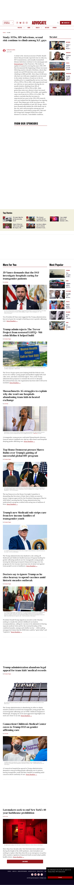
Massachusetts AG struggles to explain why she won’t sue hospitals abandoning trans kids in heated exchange (25, 395)
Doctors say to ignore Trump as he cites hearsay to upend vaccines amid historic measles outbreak (24, 577)
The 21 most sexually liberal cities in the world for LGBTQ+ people (41, 220)
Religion (68, 312)
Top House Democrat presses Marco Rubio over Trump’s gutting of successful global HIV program (23, 452)
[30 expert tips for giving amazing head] (7, 219)
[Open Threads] (23, 23)
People (68, 301)
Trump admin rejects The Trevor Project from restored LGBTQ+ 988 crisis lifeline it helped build (22, 332)
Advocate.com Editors (11, 49)
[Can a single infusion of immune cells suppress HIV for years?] (54, 219)
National (68, 42)
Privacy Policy (51, 871)
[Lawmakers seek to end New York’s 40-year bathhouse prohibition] (25, 831)
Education (68, 73)
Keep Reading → (12, 321)
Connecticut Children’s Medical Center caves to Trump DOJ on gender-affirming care (24, 727)
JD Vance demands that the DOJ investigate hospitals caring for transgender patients (21, 275)
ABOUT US (14, 871)
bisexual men (18, 64)
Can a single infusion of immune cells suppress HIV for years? (64, 220)
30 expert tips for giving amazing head (18, 219)
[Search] (58, 23)
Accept (60, 877)
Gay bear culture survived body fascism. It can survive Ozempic (41, 226)
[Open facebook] (17, 23)
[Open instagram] (27, 23)
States (67, 63)
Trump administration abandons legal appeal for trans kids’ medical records (24, 669)
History (47, 27)
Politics (20, 27)
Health (37, 27)
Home (4, 32)
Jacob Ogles (6, 282)
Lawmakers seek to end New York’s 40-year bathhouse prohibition (25, 811)
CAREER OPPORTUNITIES (22, 871)
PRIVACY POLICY (40, 871)
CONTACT (9, 871)
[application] (60, 89)
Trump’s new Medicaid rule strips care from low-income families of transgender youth (24, 515)
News (29, 27)
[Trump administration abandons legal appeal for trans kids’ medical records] (25, 688)
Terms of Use (61, 871)
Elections (68, 291)
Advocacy (68, 52)
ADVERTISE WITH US (32, 871)
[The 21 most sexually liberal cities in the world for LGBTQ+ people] (30, 219)
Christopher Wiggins (7, 339)
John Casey (6, 816)
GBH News (35, 433)
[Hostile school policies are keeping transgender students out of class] (57, 76)
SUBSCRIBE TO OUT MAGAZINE (7, 23)
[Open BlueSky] (20, 23)
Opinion (54, 27)
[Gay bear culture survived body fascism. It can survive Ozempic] (30, 226)
